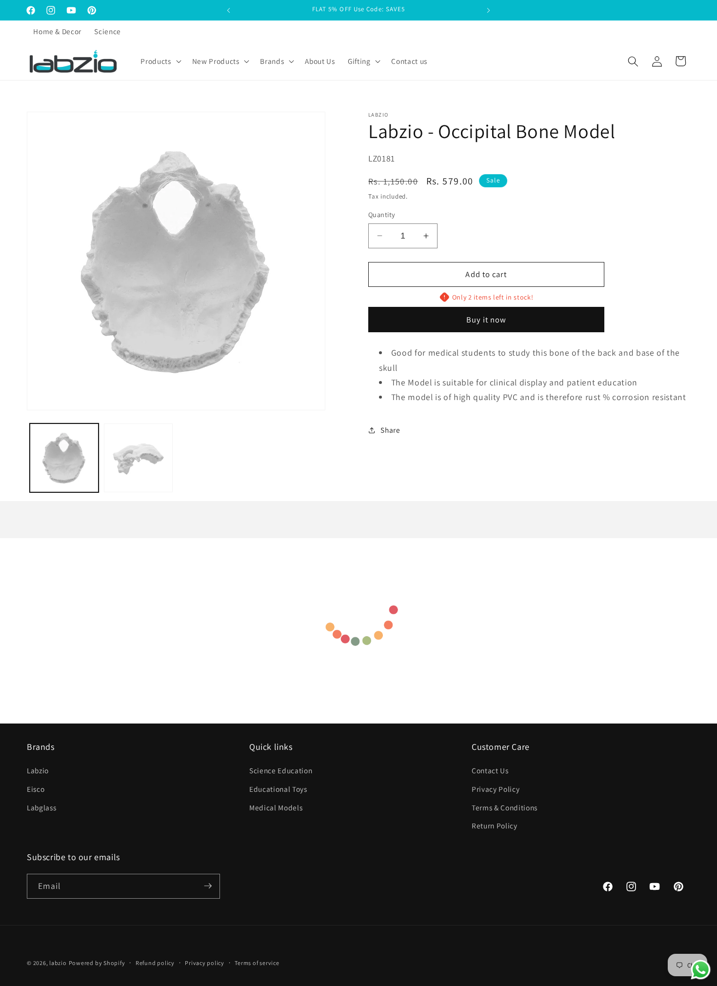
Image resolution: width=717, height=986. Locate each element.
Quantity (382, 214)
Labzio (38, 771)
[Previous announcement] (228, 10)
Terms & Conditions (505, 807)
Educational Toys (278, 789)
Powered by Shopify (97, 962)
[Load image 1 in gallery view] (64, 457)
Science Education (280, 771)
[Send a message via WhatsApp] (700, 969)
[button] (159, 61)
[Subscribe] (207, 886)
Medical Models (275, 807)
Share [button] (390, 430)
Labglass (41, 807)
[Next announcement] (488, 10)
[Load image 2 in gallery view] (138, 457)
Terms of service (257, 962)
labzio (58, 962)
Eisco (35, 789)
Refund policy (155, 962)
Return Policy (495, 825)
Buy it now (486, 319)
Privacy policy (204, 962)
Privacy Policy (495, 789)
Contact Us (490, 771)
